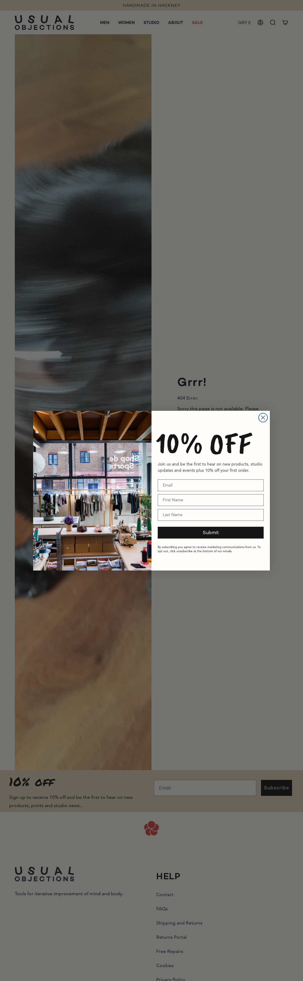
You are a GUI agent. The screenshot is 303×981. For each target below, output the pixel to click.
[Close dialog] (263, 417)
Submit (211, 532)
